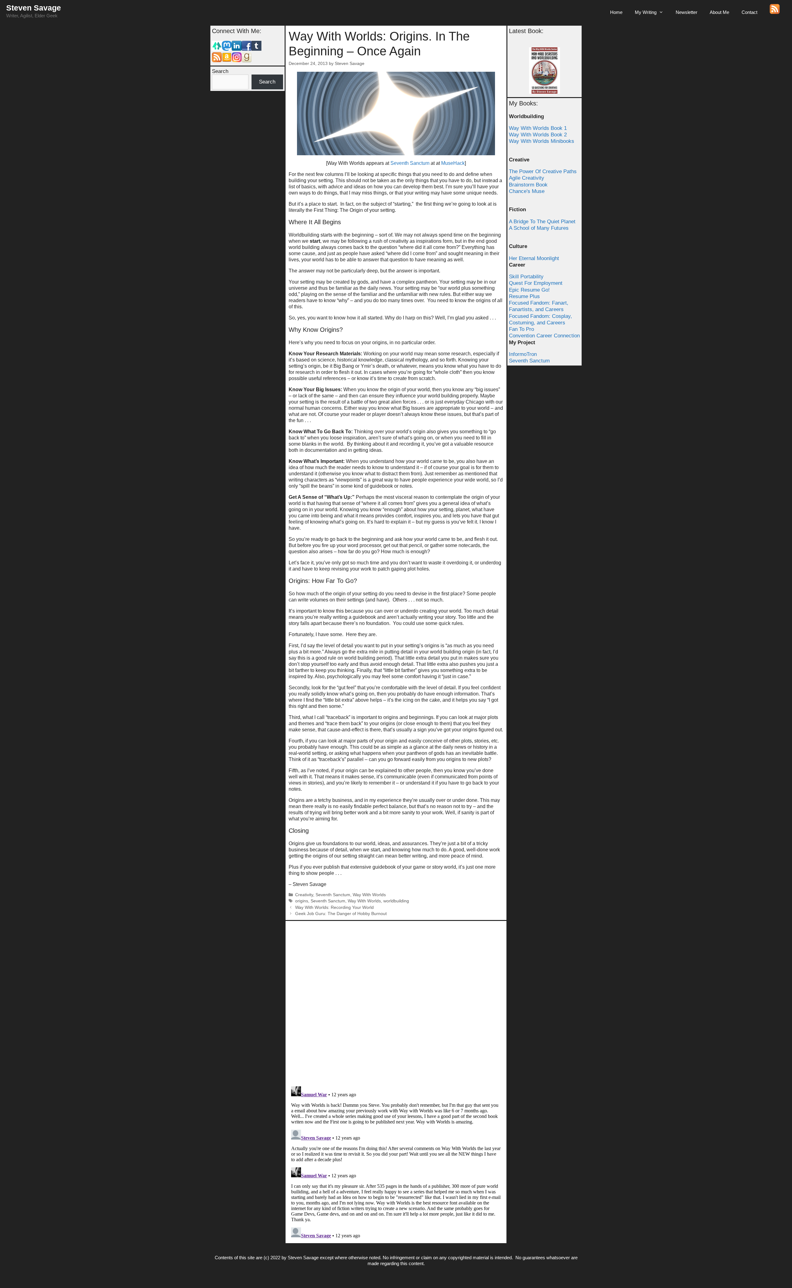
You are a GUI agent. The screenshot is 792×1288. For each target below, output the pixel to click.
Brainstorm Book (528, 185)
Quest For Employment (535, 283)
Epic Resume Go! (529, 290)
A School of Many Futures (539, 228)
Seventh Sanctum (409, 163)
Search (220, 71)
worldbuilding (396, 901)
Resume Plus (524, 296)
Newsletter (686, 12)
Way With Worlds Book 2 (538, 135)
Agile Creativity (526, 178)
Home (616, 12)
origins (301, 901)
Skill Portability (526, 277)
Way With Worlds (369, 894)
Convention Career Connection (544, 336)
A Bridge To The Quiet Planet (542, 222)
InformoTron (523, 354)
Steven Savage (33, 7)
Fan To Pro (521, 329)
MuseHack (453, 163)
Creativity (304, 894)
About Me (719, 12)
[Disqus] (396, 1001)
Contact (749, 12)
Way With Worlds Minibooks (541, 141)
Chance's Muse (526, 191)
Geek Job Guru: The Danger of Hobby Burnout (341, 913)
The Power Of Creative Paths (543, 171)
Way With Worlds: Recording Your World (334, 907)
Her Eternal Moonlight (534, 258)
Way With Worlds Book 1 (538, 128)
